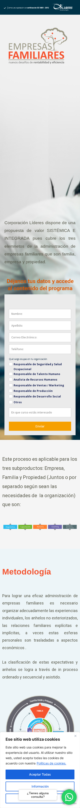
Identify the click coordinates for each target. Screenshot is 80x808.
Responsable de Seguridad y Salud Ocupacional (38, 366)
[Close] (75, 735)
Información (40, 786)
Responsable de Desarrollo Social (37, 396)
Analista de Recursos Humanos (35, 379)
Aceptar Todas (40, 774)
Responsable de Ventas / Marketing (39, 385)
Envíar (40, 426)
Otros (18, 402)
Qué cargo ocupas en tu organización (28, 359)
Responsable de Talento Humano (37, 374)
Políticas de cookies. (51, 763)
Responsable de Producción (33, 391)
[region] (40, 770)
